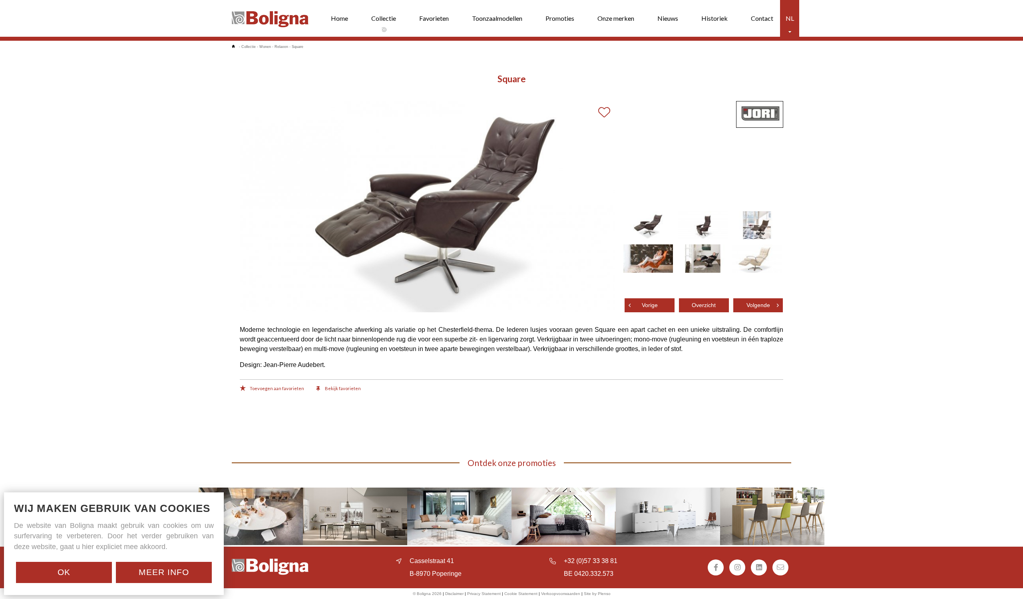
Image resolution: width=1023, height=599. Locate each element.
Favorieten (434, 18)
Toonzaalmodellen (497, 18)
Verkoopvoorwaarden (560, 593)
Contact (762, 18)
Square (297, 47)
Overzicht (704, 305)
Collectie (383, 18)
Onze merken (615, 18)
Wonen (265, 47)
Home (339, 18)
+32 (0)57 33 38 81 (590, 560)
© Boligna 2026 (427, 593)
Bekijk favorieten (342, 388)
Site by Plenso (597, 593)
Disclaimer (454, 593)
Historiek (714, 18)
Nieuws (667, 18)
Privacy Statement (484, 593)
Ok (64, 572)
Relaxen (281, 47)
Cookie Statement (520, 593)
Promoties (559, 18)
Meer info (164, 572)
